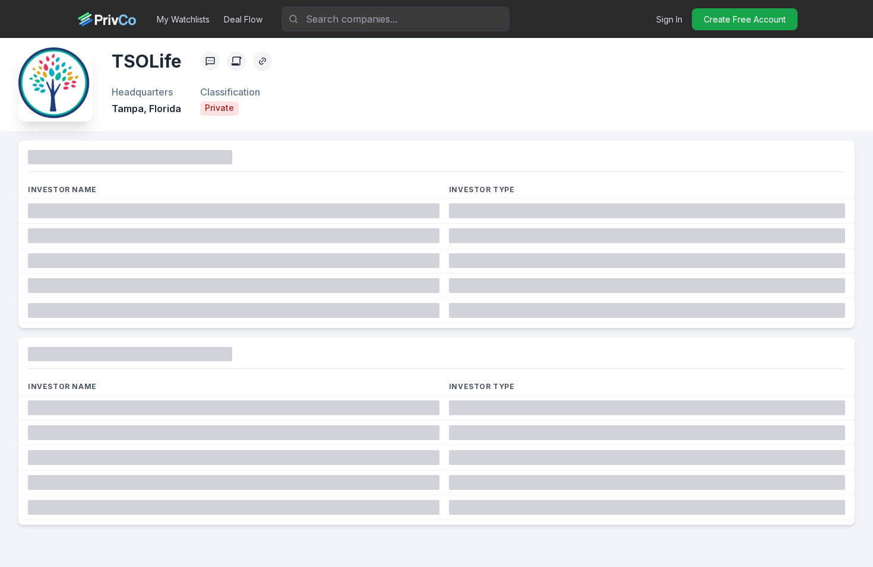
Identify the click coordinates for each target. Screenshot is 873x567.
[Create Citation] (236, 61)
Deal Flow (243, 19)
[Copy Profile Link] (262, 61)
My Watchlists (183, 19)
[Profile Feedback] (210, 61)
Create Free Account (745, 19)
